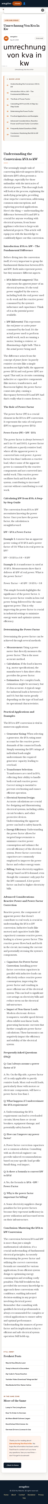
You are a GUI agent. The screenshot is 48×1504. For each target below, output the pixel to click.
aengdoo (6, 3)
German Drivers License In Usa (18, 1429)
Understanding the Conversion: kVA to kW (24, 85)
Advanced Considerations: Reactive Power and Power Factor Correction (24, 122)
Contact (22, 1495)
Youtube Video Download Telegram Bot (21, 1379)
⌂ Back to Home (12, 1465)
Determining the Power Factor (21, 111)
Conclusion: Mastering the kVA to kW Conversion (24, 134)
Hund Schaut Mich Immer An (17, 1424)
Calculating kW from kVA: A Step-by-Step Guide (24, 105)
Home (6, 1495)
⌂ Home (17, 3)
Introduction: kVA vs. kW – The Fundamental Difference (21, 92)
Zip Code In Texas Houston (16, 1374)
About (13, 1495)
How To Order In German (16, 1413)
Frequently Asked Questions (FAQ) (23, 128)
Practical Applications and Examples (24, 116)
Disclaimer (31, 1495)
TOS (24, 1498)
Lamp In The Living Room (16, 1407)
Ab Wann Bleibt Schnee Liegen (18, 1418)
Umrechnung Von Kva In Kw (20, 1443)
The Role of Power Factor (20, 99)
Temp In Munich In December (17, 1368)
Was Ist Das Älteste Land (15, 1363)
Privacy (41, 1495)
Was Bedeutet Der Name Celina (18, 1385)
